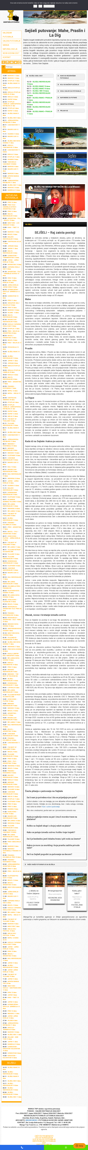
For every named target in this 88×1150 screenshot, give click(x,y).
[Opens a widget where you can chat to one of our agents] (79, 1146)
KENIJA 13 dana (13, 154)
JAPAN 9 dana (12, 995)
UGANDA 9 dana (13, 159)
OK (35, 6)
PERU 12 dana (12, 211)
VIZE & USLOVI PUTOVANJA (44, 1139)
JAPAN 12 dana (13, 1002)
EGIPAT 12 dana (13, 111)
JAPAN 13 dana (13, 963)
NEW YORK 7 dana (13, 926)
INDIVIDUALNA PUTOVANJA (44, 1141)
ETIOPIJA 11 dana (13, 157)
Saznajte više (49, 6)
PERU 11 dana (12, 300)
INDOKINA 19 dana (14, 766)
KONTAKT (7, 57)
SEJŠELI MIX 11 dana (14, 185)
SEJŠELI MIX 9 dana (14, 118)
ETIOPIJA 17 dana (13, 81)
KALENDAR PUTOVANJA (8, 35)
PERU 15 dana (12, 307)
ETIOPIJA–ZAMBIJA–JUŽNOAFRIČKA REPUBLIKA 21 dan (12, 104)
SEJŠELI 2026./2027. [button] (36, 76)
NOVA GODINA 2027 (11, 53)
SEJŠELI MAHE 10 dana (41, 86)
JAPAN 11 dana (13, 248)
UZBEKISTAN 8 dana (14, 1053)
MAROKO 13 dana (13, 78)
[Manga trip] (11, 13)
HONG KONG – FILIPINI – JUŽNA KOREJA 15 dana (11, 538)
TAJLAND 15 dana (13, 554)
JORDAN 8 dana (13, 246)
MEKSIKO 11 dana (13, 1013)
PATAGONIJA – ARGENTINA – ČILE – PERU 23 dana (12, 619)
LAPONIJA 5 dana (13, 687)
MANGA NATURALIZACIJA (10, 47)
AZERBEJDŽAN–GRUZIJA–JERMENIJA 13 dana (11, 291)
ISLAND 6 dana (12, 1020)
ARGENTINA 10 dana (14, 264)
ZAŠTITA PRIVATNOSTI (44, 1136)
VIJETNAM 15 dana (14, 455)
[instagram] (8, 62)
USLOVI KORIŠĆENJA (44, 1138)
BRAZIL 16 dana (13, 604)
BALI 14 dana (12, 467)
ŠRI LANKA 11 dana (14, 547)
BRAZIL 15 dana (13, 711)
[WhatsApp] (66, 1147)
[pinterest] (20, 62)
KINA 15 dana (12, 278)
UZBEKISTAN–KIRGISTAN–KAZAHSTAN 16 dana (11, 1048)
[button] (70, 77)
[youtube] (12, 62)
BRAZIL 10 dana (13, 880)
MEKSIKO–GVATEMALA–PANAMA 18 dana (12, 851)
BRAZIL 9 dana (12, 234)
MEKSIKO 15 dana (13, 453)
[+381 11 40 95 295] (22, 1147)
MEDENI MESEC (32, 1120)
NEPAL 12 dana (12, 391)
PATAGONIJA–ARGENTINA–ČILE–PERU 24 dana (12, 608)
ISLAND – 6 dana (13, 312)
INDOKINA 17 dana (14, 646)
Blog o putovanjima (55, 894)
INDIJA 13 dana (13, 416)
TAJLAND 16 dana (13, 789)
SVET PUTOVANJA (44, 1144)
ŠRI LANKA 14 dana (14, 511)
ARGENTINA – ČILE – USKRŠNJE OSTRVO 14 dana (12, 273)
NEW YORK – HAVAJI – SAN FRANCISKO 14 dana (12, 988)
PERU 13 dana (12, 667)
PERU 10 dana (12, 759)
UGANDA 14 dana (13, 134)
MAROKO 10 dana (13, 187)
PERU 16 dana (12, 202)
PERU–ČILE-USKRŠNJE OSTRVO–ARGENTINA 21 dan (10, 207)
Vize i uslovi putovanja (51, 807)
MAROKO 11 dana (13, 75)
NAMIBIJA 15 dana (14, 190)
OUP (44, 1143)
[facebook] (3, 62)
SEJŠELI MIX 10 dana (41, 91)
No (40, 6)
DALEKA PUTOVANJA (11, 41)
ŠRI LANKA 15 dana (14, 820)
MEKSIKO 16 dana (13, 787)
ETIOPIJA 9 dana (13, 108)
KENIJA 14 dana (13, 97)
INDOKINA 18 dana (14, 478)
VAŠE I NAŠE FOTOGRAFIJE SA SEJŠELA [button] (41, 864)
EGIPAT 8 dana (12, 99)
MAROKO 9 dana (13, 166)
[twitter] (16, 62)
